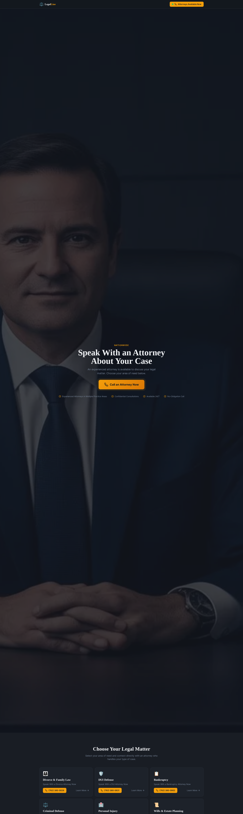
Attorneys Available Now (189, 4)
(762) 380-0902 (167, 790)
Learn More (81, 790)
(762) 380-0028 (56, 790)
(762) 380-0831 (111, 790)
